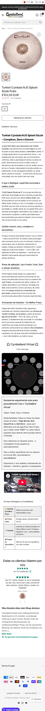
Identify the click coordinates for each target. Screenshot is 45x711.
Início (3, 28)
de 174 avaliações (21, 571)
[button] (20, 602)
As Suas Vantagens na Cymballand (18, 501)
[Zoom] (39, 35)
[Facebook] (19, 703)
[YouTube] (26, 703)
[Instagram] (22, 703)
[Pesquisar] (40, 22)
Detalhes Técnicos (9, 126)
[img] (22, 568)
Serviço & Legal (8, 666)
